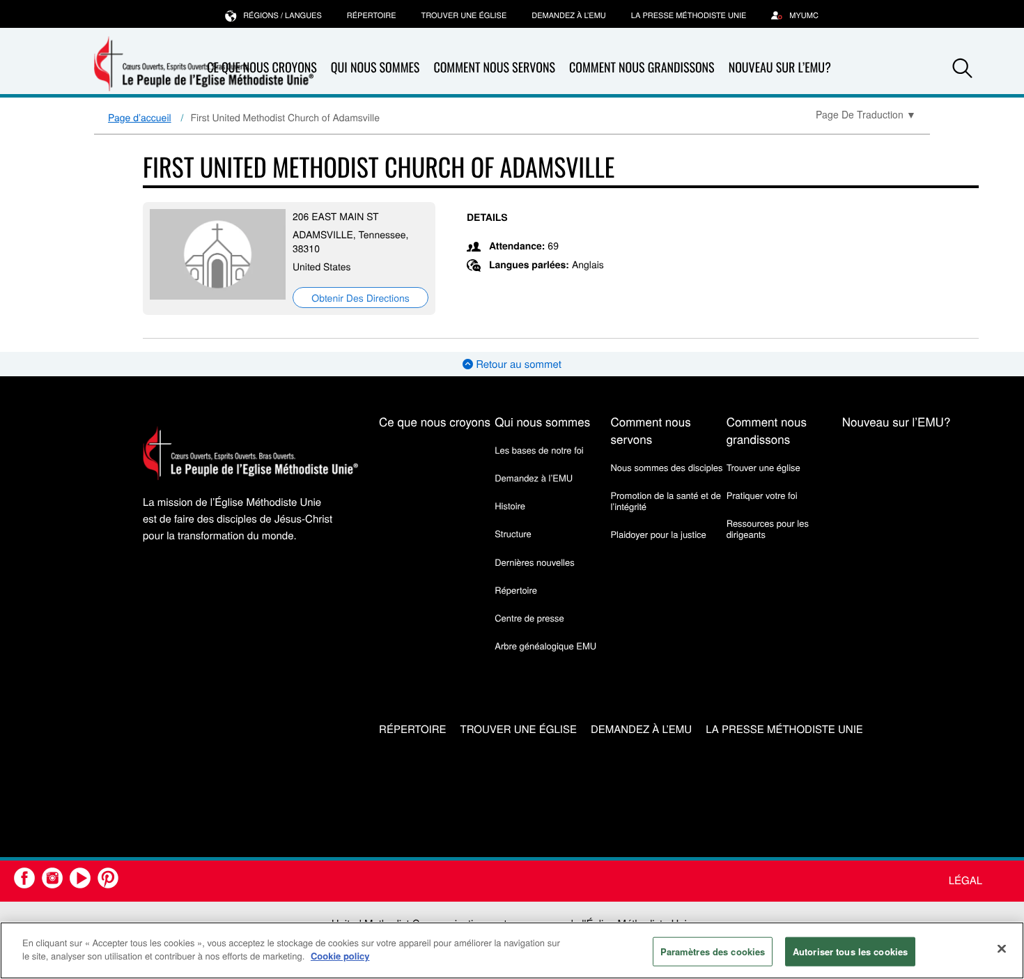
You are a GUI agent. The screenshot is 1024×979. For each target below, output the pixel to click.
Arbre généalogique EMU (545, 645)
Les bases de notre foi (539, 449)
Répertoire (371, 15)
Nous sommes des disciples (666, 467)
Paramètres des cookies (713, 951)
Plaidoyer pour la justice (658, 534)
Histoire (510, 505)
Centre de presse (529, 617)
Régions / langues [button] (282, 15)
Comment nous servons (494, 68)
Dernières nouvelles (534, 562)
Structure (513, 533)
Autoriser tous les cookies (850, 951)
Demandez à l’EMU (569, 15)
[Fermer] (1001, 948)
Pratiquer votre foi (762, 495)
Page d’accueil (139, 117)
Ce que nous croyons (434, 421)
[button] (962, 68)
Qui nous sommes (375, 68)
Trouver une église (464, 15)
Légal (965, 880)
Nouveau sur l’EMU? (780, 68)
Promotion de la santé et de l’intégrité (665, 500)
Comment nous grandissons (642, 68)
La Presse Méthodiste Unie (688, 15)
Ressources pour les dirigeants (768, 528)
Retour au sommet (517, 364)
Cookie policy (340, 955)
